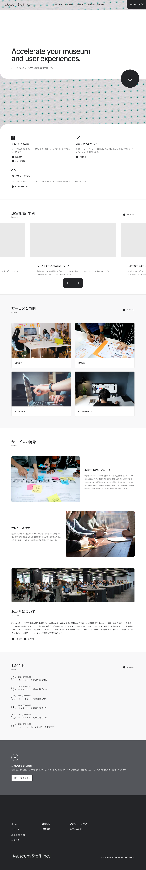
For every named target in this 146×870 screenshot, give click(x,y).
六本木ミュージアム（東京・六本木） (54, 265)
